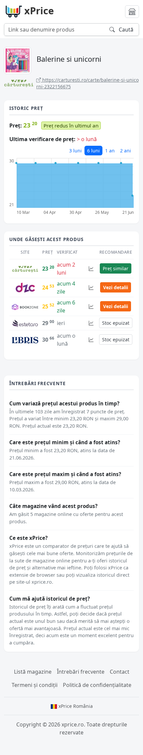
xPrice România (75, 706)
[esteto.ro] (25, 322)
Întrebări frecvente (80, 671)
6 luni (93, 150)
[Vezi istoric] (91, 268)
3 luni (75, 150)
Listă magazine (33, 671)
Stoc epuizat (115, 323)
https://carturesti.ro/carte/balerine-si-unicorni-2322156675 (87, 83)
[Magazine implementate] (132, 11)
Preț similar (115, 268)
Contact (119, 671)
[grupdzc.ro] (25, 287)
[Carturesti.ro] (25, 268)
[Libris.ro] (25, 339)
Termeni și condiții (35, 685)
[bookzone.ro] (25, 306)
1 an (110, 150)
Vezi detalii (115, 287)
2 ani (125, 150)
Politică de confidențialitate (97, 685)
